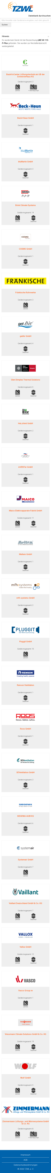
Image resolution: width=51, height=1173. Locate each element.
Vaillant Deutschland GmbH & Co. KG (25, 903)
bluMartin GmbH (25, 161)
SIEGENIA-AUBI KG (25, 816)
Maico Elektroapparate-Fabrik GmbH (25, 511)
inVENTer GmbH (25, 467)
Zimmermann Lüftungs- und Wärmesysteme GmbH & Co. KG (25, 1122)
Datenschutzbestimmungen (25, 1165)
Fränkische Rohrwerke (25, 292)
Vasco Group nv (25, 990)
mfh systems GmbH (25, 598)
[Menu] (31, 7)
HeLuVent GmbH (25, 423)
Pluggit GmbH (25, 641)
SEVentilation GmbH (25, 772)
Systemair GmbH (25, 860)
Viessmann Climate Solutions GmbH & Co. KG (25, 1034)
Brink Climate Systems (25, 205)
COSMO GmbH (25, 249)
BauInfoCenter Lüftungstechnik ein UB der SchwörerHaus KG (25, 75)
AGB (25, 1160)
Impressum (25, 1155)
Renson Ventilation (25, 685)
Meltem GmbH (25, 554)
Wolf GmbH (25, 1078)
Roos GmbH (25, 729)
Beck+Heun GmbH (25, 118)
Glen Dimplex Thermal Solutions (25, 380)
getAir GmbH (25, 336)
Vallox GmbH (25, 947)
